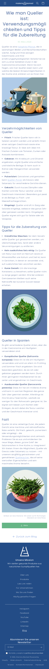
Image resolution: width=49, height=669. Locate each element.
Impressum (39, 665)
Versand (11, 665)
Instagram (24, 609)
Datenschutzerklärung (32, 660)
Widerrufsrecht (16, 660)
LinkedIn (24, 622)
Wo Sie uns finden (24, 592)
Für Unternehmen (24, 588)
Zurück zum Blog (26, 536)
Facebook (24, 613)
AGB (45, 660)
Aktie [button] (25, 525)
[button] (5, 3)
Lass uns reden (24, 583)
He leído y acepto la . (26, 653)
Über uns (24, 575)
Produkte (24, 579)
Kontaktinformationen (24, 665)
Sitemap (24, 626)
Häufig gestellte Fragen (24, 596)
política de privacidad (34, 653)
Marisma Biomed (22, 657)
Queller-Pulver (15, 180)
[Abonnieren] (41, 647)
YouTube (24, 617)
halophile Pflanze (26, 47)
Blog (24, 630)
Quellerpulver (22, 457)
